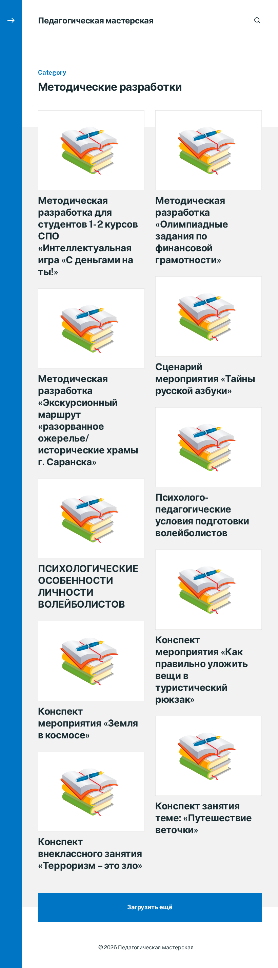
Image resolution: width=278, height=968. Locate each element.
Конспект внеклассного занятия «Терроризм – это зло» (90, 853)
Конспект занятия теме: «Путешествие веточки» (203, 817)
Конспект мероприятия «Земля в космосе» (88, 722)
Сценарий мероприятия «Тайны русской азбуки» (205, 378)
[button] (11, 484)
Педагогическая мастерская (96, 20)
